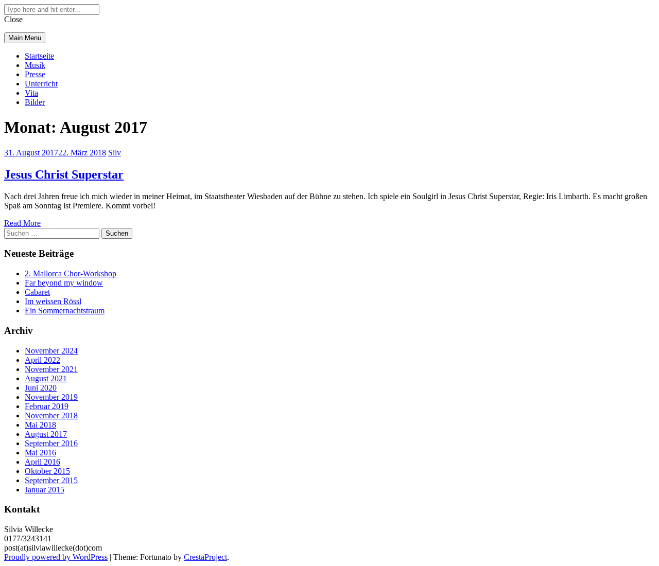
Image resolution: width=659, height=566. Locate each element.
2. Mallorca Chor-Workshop (70, 273)
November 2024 (51, 350)
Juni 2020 (41, 387)
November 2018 (51, 415)
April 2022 (42, 360)
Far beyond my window (64, 282)
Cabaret (37, 292)
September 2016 (51, 443)
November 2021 (51, 369)
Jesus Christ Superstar (64, 174)
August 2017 (46, 434)
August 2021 (46, 378)
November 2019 (51, 397)
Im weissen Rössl (53, 301)
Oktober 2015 (47, 471)
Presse (35, 74)
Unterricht (41, 83)
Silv (114, 152)
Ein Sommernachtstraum (65, 310)
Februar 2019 (46, 406)
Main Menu (24, 38)
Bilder (35, 102)
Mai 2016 (40, 452)
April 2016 (42, 461)
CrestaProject (205, 557)
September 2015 (51, 480)
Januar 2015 (44, 489)
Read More (22, 223)
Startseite (39, 55)
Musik (35, 65)
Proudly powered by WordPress (56, 557)
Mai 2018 (40, 424)
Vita (31, 93)
